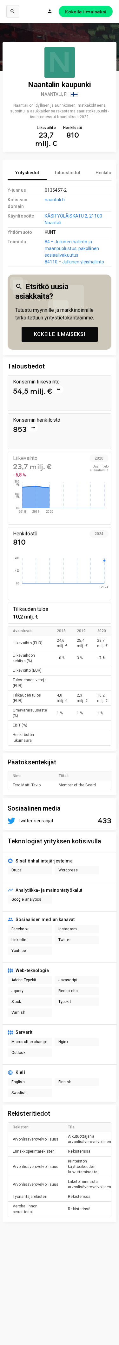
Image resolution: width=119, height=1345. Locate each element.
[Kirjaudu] (49, 11)
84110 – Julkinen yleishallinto (74, 261)
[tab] (27, 172)
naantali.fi (55, 199)
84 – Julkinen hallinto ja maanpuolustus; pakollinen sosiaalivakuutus (72, 248)
